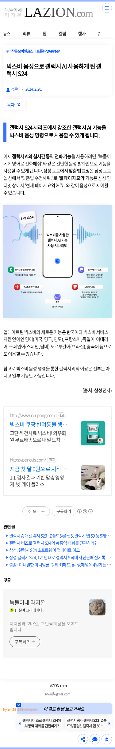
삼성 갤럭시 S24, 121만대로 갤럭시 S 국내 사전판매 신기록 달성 (61, 557)
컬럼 (62, 33)
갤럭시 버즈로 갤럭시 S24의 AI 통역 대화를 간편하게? (52, 543)
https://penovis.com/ (28, 459)
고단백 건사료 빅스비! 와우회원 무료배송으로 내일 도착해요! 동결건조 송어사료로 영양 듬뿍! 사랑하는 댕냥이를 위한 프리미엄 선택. (38, 436)
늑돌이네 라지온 (27, 602)
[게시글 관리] (43, 511)
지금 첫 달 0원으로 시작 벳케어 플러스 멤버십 (38, 469)
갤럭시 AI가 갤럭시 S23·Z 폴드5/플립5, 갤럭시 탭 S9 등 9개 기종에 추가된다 (86, 725)
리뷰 (26, 33)
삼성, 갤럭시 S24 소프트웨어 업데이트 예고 (44, 550)
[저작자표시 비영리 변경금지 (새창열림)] (84, 511)
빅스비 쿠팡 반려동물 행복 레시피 (38, 424)
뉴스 (6, 33)
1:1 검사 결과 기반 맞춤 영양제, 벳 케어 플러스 (37, 480)
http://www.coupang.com (32, 415)
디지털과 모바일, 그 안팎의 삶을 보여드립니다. (44, 626)
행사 (82, 33)
